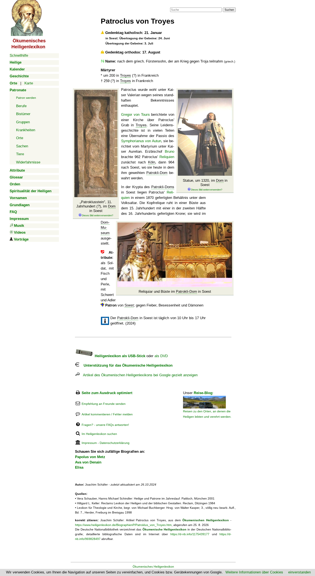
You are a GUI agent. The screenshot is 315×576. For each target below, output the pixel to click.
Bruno (169, 151)
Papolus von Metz (90, 457)
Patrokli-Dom (156, 173)
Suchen (229, 9)
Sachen (22, 146)
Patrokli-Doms (162, 187)
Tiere (20, 154)
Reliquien (166, 157)
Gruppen (23, 122)
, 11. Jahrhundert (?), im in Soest (96, 206)
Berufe (21, 106)
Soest (129, 305)
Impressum (89, 443)
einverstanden (299, 572)
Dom (112, 206)
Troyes (125, 75)
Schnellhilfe (19, 55)
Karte (28, 83)
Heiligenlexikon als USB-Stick (119, 356)
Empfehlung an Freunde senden (104, 403)
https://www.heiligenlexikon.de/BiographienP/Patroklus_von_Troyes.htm (123, 525)
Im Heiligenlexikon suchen (99, 434)
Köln (151, 162)
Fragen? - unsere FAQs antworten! (105, 425)
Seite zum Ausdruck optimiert (107, 393)
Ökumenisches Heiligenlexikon (153, 566)
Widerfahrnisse (28, 162)
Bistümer (23, 114)
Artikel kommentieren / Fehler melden (107, 414)
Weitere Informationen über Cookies (254, 572)
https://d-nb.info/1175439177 (189, 534)
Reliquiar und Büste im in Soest (175, 292)
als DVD (161, 356)
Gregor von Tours (135, 115)
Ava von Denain (88, 462)
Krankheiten (25, 130)
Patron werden (26, 97)
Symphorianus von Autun (141, 141)
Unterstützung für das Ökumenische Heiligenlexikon (125, 365)
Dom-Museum (105, 227)
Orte (19, 138)
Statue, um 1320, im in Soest (205, 182)
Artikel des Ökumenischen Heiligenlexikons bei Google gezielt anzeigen (139, 375)
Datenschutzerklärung (114, 443)
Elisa (79, 467)
